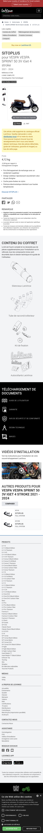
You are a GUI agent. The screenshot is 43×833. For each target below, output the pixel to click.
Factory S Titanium (8, 618)
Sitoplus (4, 664)
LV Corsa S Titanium (9, 563)
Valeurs (4, 699)
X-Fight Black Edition (9, 649)
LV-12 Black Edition (8, 585)
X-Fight (4, 647)
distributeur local (10, 137)
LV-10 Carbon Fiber (8, 579)
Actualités (5, 688)
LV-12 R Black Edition (9, 592)
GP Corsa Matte (7, 640)
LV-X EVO (5, 631)
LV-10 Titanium (7, 581)
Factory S (5, 611)
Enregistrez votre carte (9, 739)
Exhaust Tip (6, 658)
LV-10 (4, 572)
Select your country (21, 5)
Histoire (4, 695)
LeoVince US (26, 45)
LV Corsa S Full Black (9, 561)
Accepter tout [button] (11, 829)
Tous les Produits (7, 668)
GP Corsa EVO (7, 642)
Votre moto (16, 22)
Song (3, 679)
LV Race (4, 620)
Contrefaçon (6, 710)
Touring (4, 660)
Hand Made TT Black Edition (11, 655)
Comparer (6, 38)
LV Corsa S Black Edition (10, 559)
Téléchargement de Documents (28, 32)
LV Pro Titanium (7, 609)
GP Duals (5, 622)
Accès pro (5, 715)
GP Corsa (5, 636)
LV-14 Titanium (7, 550)
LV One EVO (6, 594)
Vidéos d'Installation (9, 35)
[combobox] (37, 796)
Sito (3, 662)
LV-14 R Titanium (7, 557)
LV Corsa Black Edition (9, 565)
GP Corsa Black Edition (9, 638)
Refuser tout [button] (31, 829)
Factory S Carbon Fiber (9, 616)
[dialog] (21, 813)
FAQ (3, 734)
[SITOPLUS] (4, 89)
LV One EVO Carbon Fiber (10, 598)
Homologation (7, 732)
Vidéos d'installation (8, 736)
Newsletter (5, 741)
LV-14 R (4, 552)
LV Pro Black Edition (8, 605)
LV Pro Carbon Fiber (8, 607)
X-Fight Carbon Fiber (9, 651)
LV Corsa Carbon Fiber (9, 568)
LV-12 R (4, 590)
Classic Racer (6, 627)
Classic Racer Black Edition (11, 629)
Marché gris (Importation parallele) (13, 712)
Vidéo (4, 677)
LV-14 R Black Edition (9, 554)
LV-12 (4, 583)
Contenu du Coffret (9, 32)
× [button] (40, 795)
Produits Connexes (25, 35)
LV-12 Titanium (7, 587)
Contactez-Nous (7, 723)
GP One (4, 625)
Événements (6, 690)
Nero (3, 601)
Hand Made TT (7, 653)
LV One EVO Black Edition (10, 596)
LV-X (3, 633)
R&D (3, 701)
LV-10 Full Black (7, 576)
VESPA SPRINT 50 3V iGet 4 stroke (17, 25)
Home (6, 22)
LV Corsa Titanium (8, 570)
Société (4, 693)
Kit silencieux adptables (10, 666)
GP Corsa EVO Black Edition (11, 644)
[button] (21, 824)
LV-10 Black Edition (8, 574)
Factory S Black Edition (9, 614)
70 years (5, 706)
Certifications (6, 704)
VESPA (25, 22)
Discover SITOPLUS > (10, 192)
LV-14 (4, 546)
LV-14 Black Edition (8, 548)
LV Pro (4, 603)
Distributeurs (6, 708)
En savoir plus (6, 759)
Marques (5, 697)
